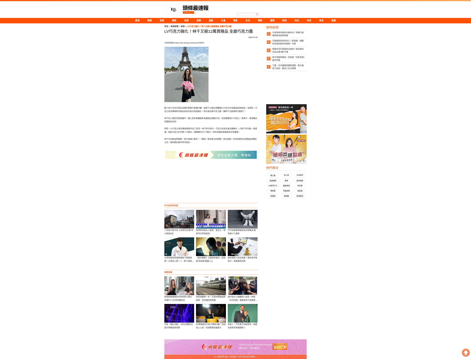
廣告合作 (243, 348)
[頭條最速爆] (187, 9)
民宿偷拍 (299, 196)
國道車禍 (286, 186)
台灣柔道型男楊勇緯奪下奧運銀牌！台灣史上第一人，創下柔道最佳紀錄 (179, 261)
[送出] (257, 14)
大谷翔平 (299, 175)
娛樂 (198, 20)
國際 (272, 20)
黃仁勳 (272, 175)
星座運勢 (272, 181)
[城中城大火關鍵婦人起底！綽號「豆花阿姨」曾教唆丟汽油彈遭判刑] (243, 285)
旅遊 (162, 20)
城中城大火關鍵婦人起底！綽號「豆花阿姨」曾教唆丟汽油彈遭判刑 (242, 300)
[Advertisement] (211, 183)
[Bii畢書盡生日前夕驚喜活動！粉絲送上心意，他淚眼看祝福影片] (211, 313)
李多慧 (299, 186)
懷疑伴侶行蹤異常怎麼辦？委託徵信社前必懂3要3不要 (288, 50)
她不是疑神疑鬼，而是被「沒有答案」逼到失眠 (288, 58)
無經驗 (286, 196)
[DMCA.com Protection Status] (279, 346)
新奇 (309, 20)
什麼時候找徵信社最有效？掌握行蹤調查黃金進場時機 (288, 33)
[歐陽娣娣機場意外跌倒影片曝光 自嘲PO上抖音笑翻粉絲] (179, 285)
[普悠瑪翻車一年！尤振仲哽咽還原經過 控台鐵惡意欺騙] (211, 285)
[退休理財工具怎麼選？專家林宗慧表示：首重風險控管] (243, 246)
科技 (297, 20)
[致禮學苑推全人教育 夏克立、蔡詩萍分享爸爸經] (211, 219)
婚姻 (149, 20)
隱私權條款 (255, 348)
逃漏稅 (272, 196)
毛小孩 (286, 175)
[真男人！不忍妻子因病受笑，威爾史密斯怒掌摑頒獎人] (243, 313)
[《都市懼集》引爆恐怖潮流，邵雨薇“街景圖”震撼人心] (211, 246)
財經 (186, 20)
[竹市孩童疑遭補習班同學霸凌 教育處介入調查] (243, 219)
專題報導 (174, 26)
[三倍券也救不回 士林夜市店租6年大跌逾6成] (179, 219)
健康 (211, 20)
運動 (174, 20)
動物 (284, 20)
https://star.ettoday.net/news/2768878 (189, 43)
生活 (248, 20)
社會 (223, 20)
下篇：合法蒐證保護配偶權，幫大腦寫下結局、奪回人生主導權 (288, 66)
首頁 (166, 26)
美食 (321, 20)
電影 (235, 20)
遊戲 (333, 20)
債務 (260, 20)
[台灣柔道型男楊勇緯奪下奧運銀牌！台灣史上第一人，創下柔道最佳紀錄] (179, 246)
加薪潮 (299, 191)
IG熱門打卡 (272, 186)
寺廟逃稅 (286, 191)
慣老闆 (272, 191)
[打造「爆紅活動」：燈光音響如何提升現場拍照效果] (179, 313)
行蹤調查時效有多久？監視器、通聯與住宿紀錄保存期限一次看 (288, 42)
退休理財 (299, 181)
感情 (137, 20)
